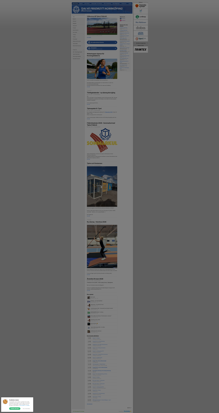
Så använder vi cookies (24, 405)
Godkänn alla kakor (15, 408)
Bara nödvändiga (26, 408)
